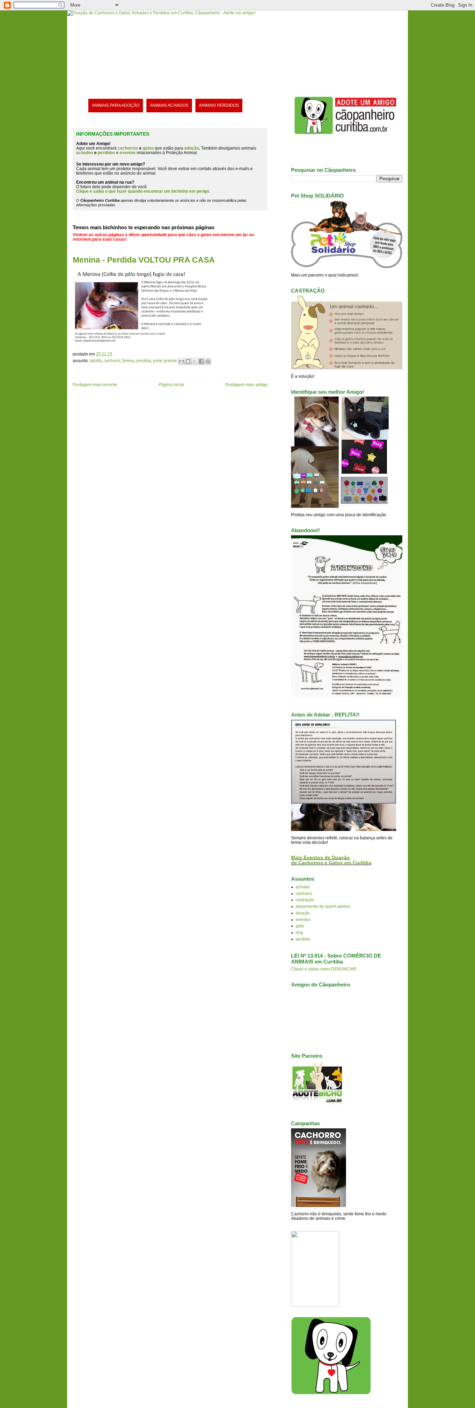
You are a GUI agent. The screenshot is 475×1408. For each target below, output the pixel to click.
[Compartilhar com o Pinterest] (207, 361)
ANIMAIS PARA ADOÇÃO (115, 105)
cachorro (112, 360)
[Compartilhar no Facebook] (201, 361)
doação (303, 913)
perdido (303, 939)
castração (305, 899)
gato (300, 925)
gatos (148, 148)
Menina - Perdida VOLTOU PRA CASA (144, 259)
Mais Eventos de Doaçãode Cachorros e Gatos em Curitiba (331, 860)
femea (128, 360)
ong (299, 932)
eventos (303, 919)
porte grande (165, 360)
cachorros (128, 148)
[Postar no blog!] (188, 361)
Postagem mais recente (95, 384)
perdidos (106, 152)
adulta (96, 360)
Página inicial (171, 384)
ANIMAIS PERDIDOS (219, 105)
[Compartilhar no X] (194, 361)
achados (84, 152)
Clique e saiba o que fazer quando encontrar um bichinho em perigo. (143, 191)
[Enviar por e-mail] (181, 361)
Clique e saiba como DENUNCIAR (323, 969)
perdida (143, 360)
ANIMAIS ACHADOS (169, 105)
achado (303, 887)
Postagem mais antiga (246, 384)
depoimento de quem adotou (323, 906)
